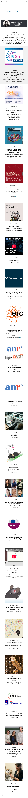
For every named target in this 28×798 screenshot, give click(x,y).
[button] (1, 2)
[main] (14, 11)
